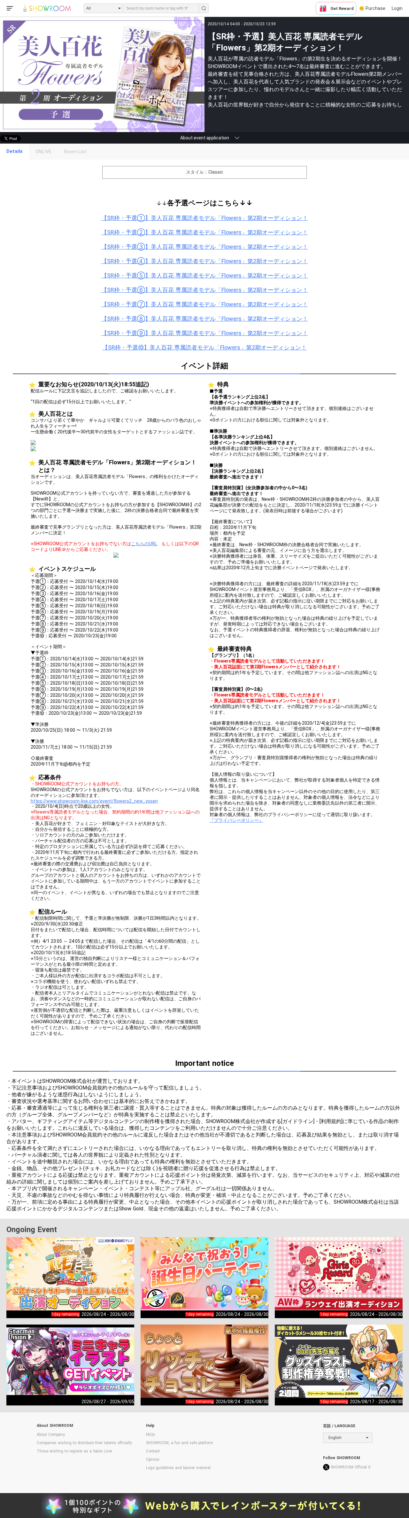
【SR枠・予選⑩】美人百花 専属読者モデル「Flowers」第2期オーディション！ (204, 347)
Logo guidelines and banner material (178, 1468)
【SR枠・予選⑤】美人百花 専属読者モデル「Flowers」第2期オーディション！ (204, 275)
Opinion (152, 1459)
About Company (51, 1434)
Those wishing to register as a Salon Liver (74, 1451)
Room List (75, 151)
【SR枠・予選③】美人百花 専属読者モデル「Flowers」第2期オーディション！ (204, 246)
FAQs (150, 1434)
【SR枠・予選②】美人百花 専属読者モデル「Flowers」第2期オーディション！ (204, 232)
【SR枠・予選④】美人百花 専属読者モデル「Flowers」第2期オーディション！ (204, 261)
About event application (204, 137)
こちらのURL (144, 543)
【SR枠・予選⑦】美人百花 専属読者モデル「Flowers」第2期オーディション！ (204, 304)
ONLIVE (43, 151)
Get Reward (342, 8)
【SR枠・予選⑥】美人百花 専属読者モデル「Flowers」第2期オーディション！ (204, 290)
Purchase (375, 8)
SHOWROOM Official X (351, 1467)
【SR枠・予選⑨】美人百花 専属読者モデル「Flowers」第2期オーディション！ (204, 333)
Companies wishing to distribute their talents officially (84, 1443)
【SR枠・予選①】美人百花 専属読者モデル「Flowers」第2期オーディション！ (204, 218)
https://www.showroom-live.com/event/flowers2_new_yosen (94, 801)
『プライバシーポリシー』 (236, 820)
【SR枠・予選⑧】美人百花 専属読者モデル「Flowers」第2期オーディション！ (204, 318)
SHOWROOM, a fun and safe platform (179, 1443)
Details (14, 151)
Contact (153, 1451)
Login (397, 8)
